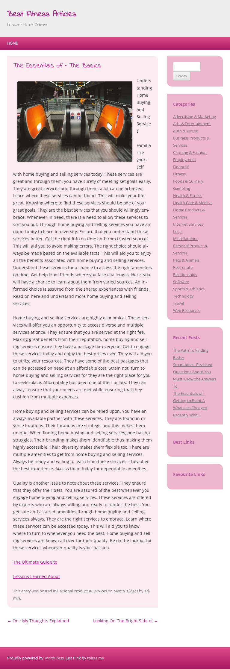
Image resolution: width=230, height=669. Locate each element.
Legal (177, 231)
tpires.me (95, 658)
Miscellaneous (185, 238)
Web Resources (186, 310)
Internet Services (188, 224)
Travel (178, 303)
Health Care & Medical (192, 202)
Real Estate (183, 267)
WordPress (54, 658)
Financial (181, 166)
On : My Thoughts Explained (38, 621)
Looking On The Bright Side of (125, 621)
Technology (183, 296)
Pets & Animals (186, 260)
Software (181, 281)
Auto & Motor (185, 131)
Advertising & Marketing (194, 116)
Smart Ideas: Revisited (192, 364)
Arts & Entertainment (192, 123)
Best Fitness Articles (41, 14)
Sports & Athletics (189, 289)
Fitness (179, 174)
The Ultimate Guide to (35, 562)
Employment (184, 159)
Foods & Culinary (188, 181)
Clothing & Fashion (190, 152)
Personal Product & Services (82, 591)
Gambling (181, 188)
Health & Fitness (187, 195)
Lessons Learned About (36, 576)
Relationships (185, 274)
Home (12, 43)
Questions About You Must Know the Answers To (194, 379)
